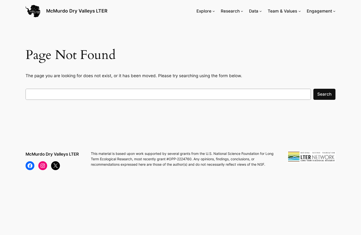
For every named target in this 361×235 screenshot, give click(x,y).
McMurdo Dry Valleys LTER (76, 11)
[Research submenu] (242, 11)
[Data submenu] (260, 11)
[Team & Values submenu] (299, 11)
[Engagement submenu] (334, 11)
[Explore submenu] (213, 11)
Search (324, 94)
